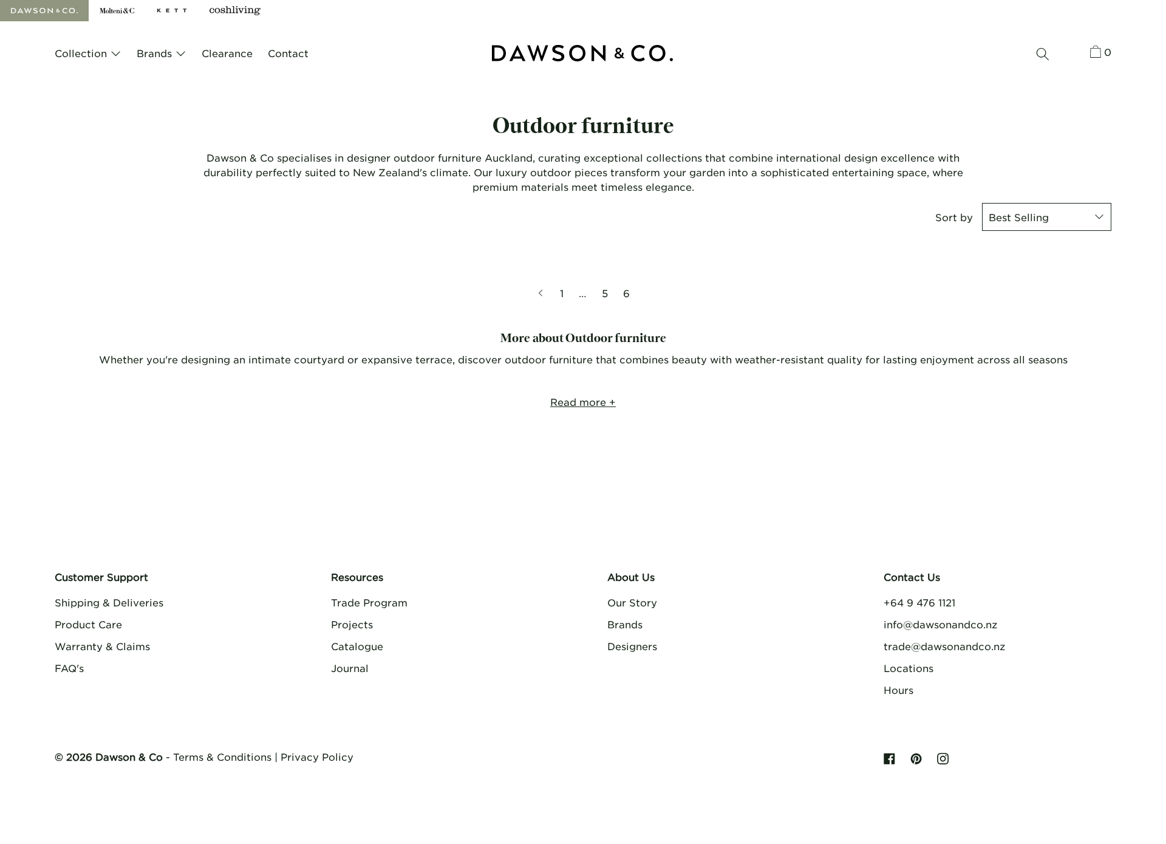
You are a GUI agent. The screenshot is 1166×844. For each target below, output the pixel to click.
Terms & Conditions (222, 756)
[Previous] (542, 293)
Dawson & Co (129, 756)
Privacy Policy (317, 756)
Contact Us (912, 577)
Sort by (954, 217)
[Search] (1042, 54)
